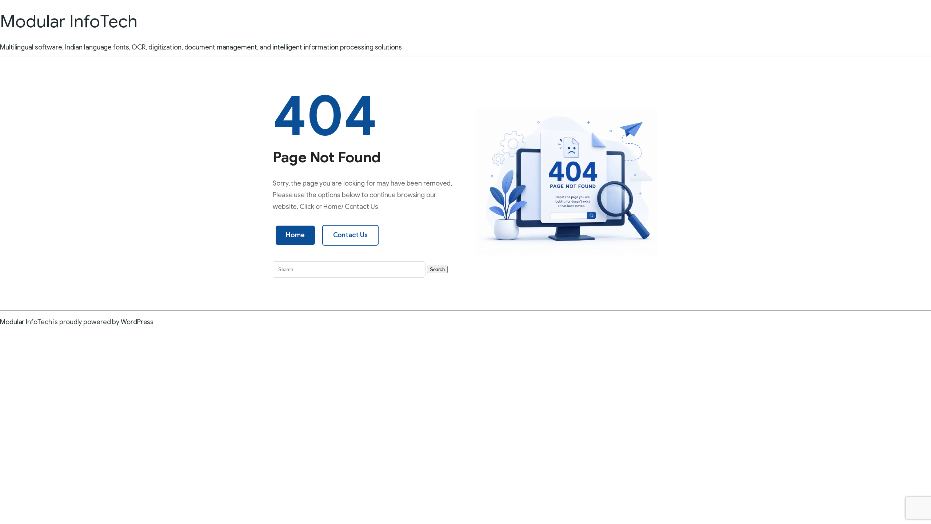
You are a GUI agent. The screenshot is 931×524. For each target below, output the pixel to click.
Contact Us (350, 235)
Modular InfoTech (68, 21)
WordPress (137, 322)
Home (295, 235)
